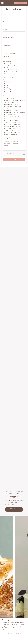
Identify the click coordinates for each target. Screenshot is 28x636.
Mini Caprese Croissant (12, 110)
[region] (14, 627)
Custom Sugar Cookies (12, 90)
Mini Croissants (9, 68)
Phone (5, 30)
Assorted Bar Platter (11, 66)
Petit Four (7, 84)
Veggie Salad (9, 102)
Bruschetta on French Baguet (14, 100)
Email (5, 22)
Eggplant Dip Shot (10, 114)
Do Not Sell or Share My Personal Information (13, 633)
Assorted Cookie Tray (11, 70)
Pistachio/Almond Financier (13, 72)
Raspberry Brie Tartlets (12, 124)
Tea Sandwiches (10, 98)
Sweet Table (7, 61)
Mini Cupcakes (9, 88)
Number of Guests (9, 37)
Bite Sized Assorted (11, 86)
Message (6, 138)
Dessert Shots (9, 64)
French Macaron (10, 92)
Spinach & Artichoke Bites (13, 126)
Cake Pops (8, 82)
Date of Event (7, 45)
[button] (2, 3)
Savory (5, 95)
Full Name (6, 14)
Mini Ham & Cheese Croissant (14, 112)
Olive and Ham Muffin (11, 134)
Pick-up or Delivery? (9, 53)
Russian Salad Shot (11, 104)
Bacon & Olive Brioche (12, 132)
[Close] (26, 619)
